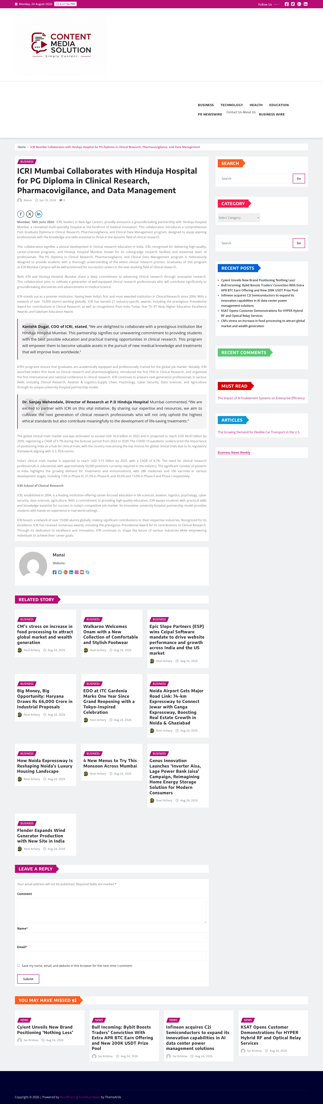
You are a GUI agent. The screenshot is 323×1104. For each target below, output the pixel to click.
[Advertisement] (104, 110)
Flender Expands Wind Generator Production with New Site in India (41, 835)
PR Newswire (210, 114)
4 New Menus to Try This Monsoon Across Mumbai (110, 763)
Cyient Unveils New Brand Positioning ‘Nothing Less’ (258, 280)
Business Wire (272, 114)
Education (279, 105)
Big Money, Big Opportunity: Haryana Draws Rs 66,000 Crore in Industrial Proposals (45, 698)
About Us (249, 112)
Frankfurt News (89, 1097)
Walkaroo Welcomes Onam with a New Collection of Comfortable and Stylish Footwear (110, 634)
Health (256, 105)
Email (22, 947)
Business (206, 105)
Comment (24, 894)
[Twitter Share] (29, 214)
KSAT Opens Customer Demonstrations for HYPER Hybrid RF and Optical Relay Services (271, 1035)
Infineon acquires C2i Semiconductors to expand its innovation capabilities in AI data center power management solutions (257, 300)
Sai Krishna (31, 1040)
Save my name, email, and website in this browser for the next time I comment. (77, 966)
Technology (232, 105)
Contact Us (234, 112)
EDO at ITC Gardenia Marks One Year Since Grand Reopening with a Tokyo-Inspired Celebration (109, 701)
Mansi (28, 200)
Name (22, 928)
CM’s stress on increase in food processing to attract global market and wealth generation (45, 634)
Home (22, 147)
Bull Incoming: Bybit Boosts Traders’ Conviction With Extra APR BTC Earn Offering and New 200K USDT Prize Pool (122, 1037)
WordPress (68, 1097)
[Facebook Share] (20, 214)
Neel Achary (32, 650)
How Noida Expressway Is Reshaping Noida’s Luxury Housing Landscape (45, 766)
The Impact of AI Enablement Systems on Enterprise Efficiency (261, 398)
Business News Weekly (234, 452)
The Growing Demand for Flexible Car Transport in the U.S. (259, 432)
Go (299, 178)
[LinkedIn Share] (38, 214)
